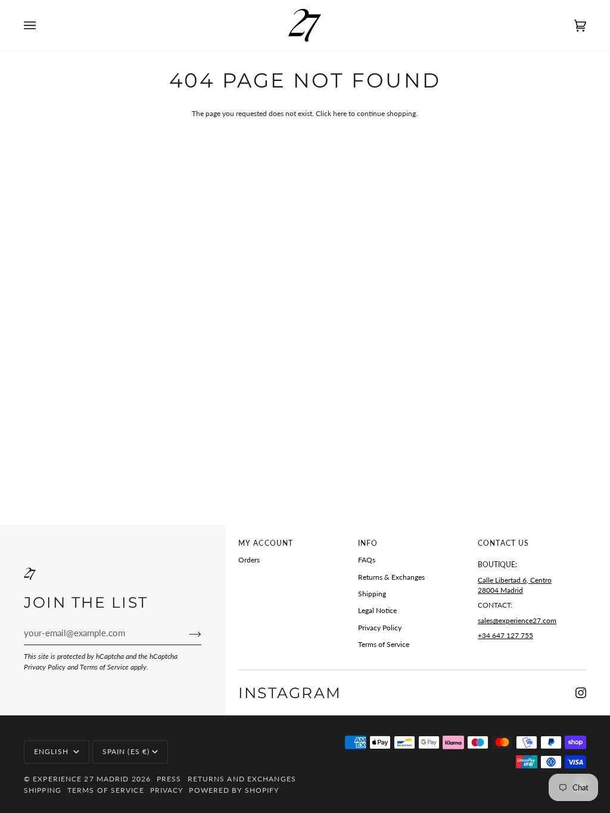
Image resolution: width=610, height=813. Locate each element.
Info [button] (368, 543)
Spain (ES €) (126, 751)
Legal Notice (377, 610)
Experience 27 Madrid (81, 778)
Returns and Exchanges (242, 778)
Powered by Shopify (234, 790)
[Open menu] (42, 25)
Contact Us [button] (503, 543)
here (340, 113)
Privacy (166, 790)
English (52, 751)
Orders (249, 560)
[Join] (185, 633)
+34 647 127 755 (505, 635)
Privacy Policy (45, 667)
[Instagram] (580, 692)
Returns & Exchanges (391, 577)
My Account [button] (265, 543)
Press (169, 778)
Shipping (372, 594)
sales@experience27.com (517, 620)
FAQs (366, 560)
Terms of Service (104, 667)
